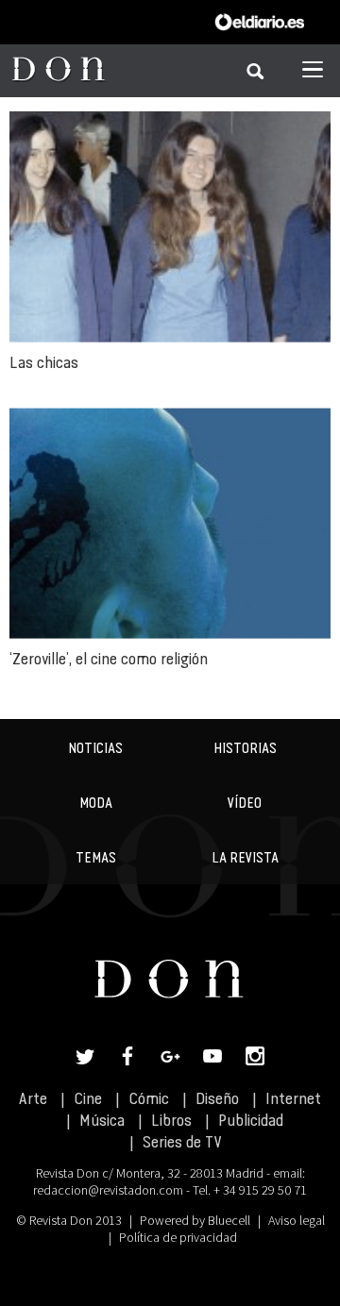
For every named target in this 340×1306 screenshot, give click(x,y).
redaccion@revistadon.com (108, 1189)
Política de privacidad (178, 1237)
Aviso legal (296, 1220)
